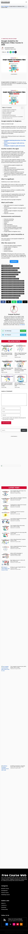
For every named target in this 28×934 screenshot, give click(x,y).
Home (2, 6)
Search (24, 430)
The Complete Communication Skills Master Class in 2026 (18, 667)
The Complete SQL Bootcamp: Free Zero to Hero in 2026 (18, 491)
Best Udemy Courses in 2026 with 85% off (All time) (17, 561)
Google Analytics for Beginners (9, 109)
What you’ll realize (7, 113)
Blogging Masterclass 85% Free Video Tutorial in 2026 (7, 369)
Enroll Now (14, 261)
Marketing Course (5, 894)
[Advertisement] (14, 24)
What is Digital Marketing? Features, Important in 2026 (21, 354)
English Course (13, 38)
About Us (3, 903)
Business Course (5, 888)
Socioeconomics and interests (9, 115)
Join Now (23, 330)
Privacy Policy (4, 909)
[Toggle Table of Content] (21, 108)
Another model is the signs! (9, 111)
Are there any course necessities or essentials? (13, 116)
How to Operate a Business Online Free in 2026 (20, 384)
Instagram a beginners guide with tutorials (14, 145)
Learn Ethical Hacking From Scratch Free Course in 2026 (18, 519)
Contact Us (3, 905)
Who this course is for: (7, 118)
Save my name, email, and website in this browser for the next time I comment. (14, 418)
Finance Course (5, 892)
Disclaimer (3, 907)
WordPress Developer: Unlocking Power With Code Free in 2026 (17, 766)
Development (4, 890)
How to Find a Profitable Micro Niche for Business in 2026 (6, 384)
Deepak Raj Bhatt (10, 47)
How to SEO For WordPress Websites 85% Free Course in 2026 (20, 369)
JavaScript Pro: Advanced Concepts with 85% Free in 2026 (18, 505)
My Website (22, 324)
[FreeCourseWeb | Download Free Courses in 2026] (5, 2)
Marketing (6, 6)
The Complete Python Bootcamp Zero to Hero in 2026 (17, 526)
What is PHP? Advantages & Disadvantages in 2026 (16, 554)
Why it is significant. (7, 112)
